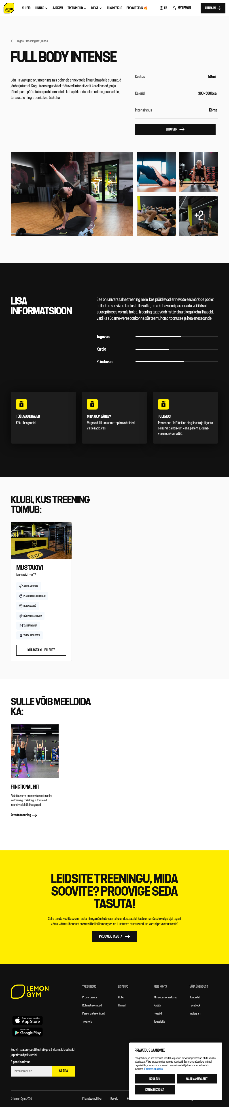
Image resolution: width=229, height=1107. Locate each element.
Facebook (195, 1005)
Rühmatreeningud (92, 1005)
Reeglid (158, 1013)
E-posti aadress (20, 1062)
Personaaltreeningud (93, 1013)
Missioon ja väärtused (165, 997)
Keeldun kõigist (154, 1090)
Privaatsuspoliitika (92, 1098)
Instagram (195, 1013)
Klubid (121, 997)
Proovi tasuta (89, 997)
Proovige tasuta (110, 936)
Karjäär (157, 1005)
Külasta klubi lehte (41, 650)
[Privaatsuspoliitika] (153, 1068)
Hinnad (121, 1005)
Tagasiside (159, 1021)
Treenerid (87, 1021)
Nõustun (154, 1079)
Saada (63, 1071)
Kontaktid (195, 997)
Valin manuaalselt (197, 1079)
